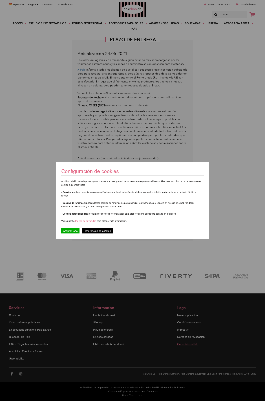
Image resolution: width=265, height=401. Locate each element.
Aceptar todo (70, 231)
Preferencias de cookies (97, 231)
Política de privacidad (86, 220)
